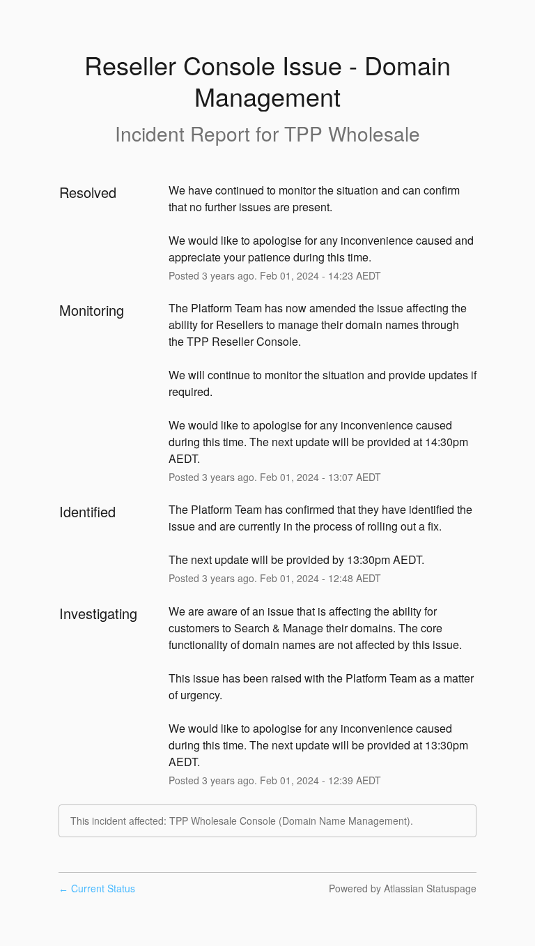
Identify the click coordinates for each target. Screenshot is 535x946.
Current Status (97, 888)
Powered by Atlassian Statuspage (402, 888)
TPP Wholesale (352, 133)
